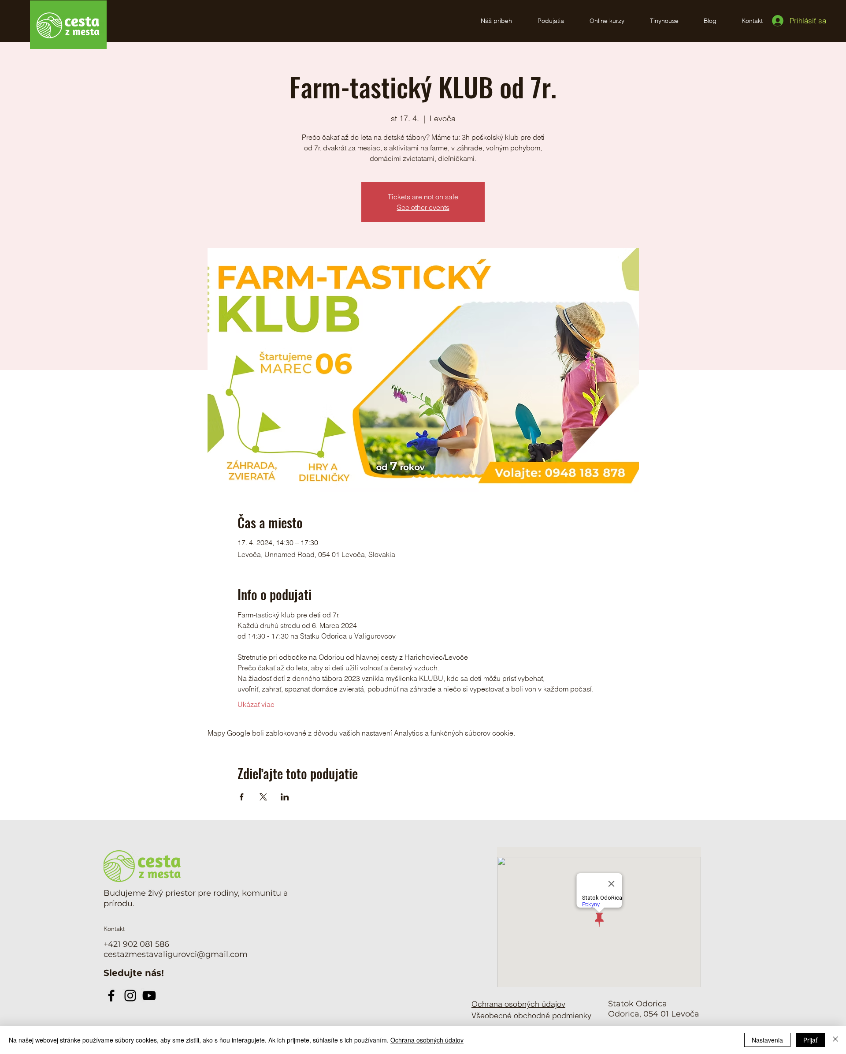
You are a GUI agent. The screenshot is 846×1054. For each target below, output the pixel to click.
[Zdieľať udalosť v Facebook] (241, 796)
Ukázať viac (256, 704)
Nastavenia (767, 1039)
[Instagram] (130, 995)
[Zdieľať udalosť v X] (263, 796)
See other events (423, 207)
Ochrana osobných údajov (427, 1039)
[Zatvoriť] (835, 1040)
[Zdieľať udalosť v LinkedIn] (285, 796)
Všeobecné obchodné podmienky (531, 1015)
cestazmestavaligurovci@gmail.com (176, 954)
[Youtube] (149, 995)
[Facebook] (111, 995)
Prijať (810, 1039)
